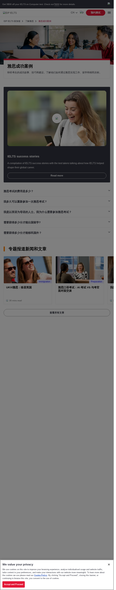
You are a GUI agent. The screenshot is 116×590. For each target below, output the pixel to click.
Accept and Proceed (13, 584)
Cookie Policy (40, 575)
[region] (57, 575)
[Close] (109, 564)
